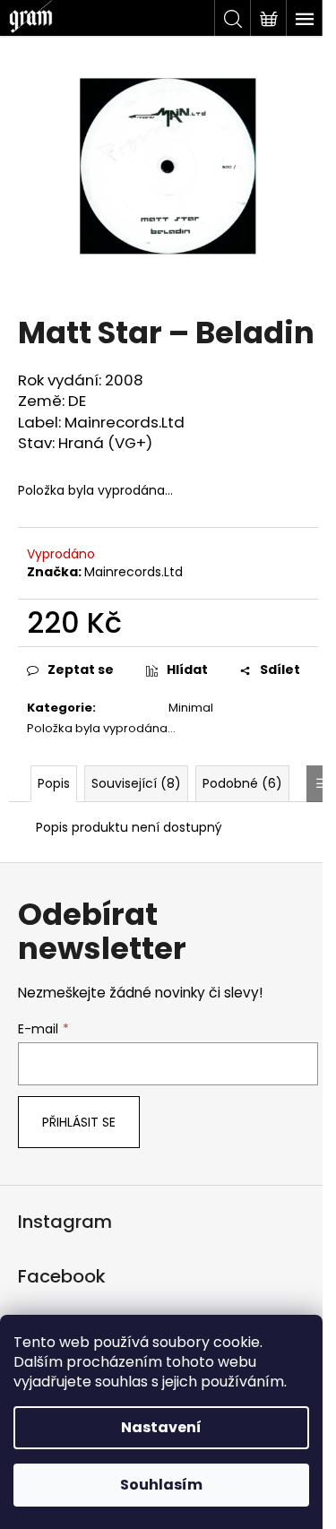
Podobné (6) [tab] (242, 783)
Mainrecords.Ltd (133, 572)
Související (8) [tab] (136, 783)
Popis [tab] (54, 783)
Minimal (190, 707)
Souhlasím (161, 1484)
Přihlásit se (79, 1122)
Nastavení (161, 1427)
